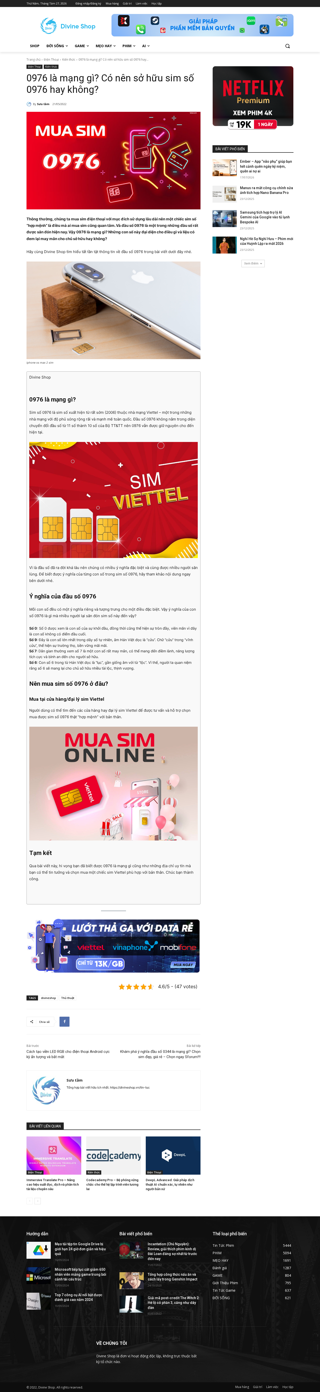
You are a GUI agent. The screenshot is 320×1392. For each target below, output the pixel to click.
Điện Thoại (51, 59)
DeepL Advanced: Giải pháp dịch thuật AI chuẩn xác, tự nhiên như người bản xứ (170, 1184)
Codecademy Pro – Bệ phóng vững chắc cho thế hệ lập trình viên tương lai (112, 1184)
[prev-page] (29, 1201)
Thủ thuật (67, 998)
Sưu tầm (43, 104)
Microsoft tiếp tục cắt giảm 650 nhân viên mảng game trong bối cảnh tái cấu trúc (80, 1274)
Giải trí (257, 1387)
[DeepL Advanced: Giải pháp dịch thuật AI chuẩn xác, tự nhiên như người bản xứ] (173, 1155)
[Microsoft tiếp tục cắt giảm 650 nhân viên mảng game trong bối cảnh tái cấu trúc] (38, 1275)
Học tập (288, 1387)
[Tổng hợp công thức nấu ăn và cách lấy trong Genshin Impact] (132, 1280)
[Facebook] (65, 1022)
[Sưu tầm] (29, 104)
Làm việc (272, 1387)
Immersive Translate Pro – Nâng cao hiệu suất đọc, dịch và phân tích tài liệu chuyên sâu (52, 1184)
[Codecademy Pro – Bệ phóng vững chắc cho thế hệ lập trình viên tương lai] (113, 1155)
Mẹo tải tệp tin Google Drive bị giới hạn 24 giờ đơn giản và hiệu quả (80, 1249)
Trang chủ (33, 59)
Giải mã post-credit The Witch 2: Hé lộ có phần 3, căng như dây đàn (174, 1303)
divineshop (48, 998)
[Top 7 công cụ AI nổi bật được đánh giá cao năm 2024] (38, 1301)
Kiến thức (68, 59)
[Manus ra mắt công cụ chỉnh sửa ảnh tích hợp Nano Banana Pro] (224, 194)
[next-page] (37, 1201)
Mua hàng (242, 1387)
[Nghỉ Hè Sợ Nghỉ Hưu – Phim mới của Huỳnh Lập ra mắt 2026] (224, 245)
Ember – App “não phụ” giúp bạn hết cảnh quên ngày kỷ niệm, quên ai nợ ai (266, 166)
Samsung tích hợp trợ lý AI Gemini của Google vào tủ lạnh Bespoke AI (265, 217)
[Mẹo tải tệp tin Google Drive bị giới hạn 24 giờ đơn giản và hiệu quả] (38, 1250)
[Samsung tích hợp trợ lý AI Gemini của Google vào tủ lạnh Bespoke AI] (224, 218)
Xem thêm (251, 263)
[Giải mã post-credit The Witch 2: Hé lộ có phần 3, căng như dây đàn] (132, 1304)
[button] (288, 46)
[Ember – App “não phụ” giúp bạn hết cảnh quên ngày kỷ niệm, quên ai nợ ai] (224, 167)
